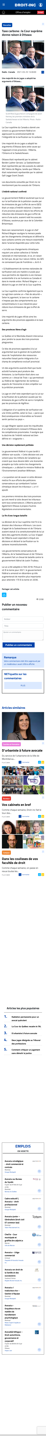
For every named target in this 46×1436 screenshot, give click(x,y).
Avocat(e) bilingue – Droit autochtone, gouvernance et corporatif (14, 1336)
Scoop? (40, 12)
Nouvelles (7, 25)
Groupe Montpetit (10, 1172)
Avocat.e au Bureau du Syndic (13, 1180)
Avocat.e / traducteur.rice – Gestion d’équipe (12, 1290)
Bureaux (6, 798)
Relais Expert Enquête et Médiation (12, 1323)
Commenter (25, 762)
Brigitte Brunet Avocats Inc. (13, 1280)
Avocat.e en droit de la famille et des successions (14, 1272)
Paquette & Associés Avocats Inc (14, 1261)
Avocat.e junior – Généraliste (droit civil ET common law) (14, 1219)
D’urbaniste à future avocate (24, 1033)
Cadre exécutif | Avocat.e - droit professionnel (12, 1201)
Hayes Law (8, 1350)
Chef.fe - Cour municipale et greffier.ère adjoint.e (14, 1237)
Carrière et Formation (11, 744)
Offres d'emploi (23, 12)
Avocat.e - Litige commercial (12, 1254)
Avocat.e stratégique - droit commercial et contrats (14, 1164)
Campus (6, 852)
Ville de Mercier (10, 1245)
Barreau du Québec (11, 1191)
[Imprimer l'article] (42, 762)
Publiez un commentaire (18, 645)
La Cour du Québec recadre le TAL (26, 1026)
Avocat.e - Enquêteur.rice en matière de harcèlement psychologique (12, 1311)
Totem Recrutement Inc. (12, 1227)
